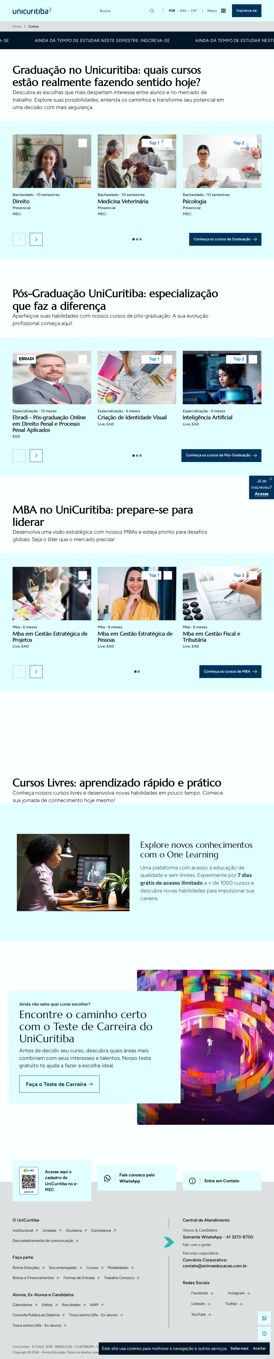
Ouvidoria (74, 1230)
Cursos (92, 1267)
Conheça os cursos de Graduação (222, 239)
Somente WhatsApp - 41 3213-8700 (218, 1236)
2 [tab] (137, 239)
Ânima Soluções (26, 1267)
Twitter (231, 1304)
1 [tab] (133, 239)
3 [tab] (140, 239)
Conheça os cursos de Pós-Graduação (218, 455)
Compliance (101, 1230)
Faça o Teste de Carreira (56, 1084)
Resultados (71, 1305)
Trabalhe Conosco (119, 1278)
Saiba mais (239, 1348)
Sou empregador (63, 1267)
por (172, 11)
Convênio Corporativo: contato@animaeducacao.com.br (215, 1262)
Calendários (22, 1305)
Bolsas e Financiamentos (33, 1278)
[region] (137, 182)
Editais (47, 1305)
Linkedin (198, 1304)
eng (183, 11)
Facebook (199, 1293)
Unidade (49, 1230)
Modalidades (118, 1267)
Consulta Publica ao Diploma (36, 1315)
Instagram (236, 1293)
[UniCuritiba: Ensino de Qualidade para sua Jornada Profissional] (32, 10)
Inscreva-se (247, 10)
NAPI (94, 1305)
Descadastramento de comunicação (43, 1240)
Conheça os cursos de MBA (227, 671)
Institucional (23, 1230)
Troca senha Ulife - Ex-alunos (93, 1315)
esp (194, 11)
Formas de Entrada (79, 1278)
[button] (19, 239)
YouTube (198, 1314)
